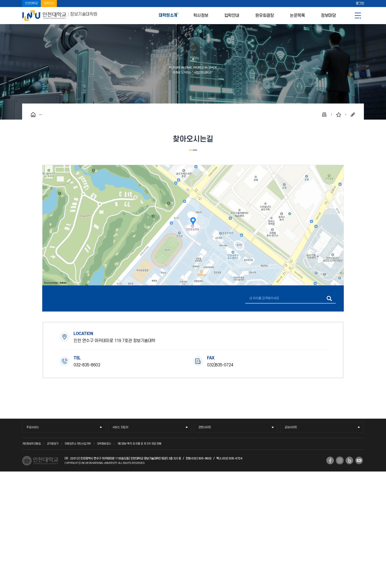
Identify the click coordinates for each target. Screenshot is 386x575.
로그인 (360, 3)
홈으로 (33, 114)
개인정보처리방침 (31, 443)
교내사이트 (290, 427)
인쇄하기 (324, 115)
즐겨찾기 (339, 115)
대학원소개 (168, 15)
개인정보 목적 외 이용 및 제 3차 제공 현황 (139, 443)
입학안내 (49, 3)
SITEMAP (358, 15)
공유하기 (353, 115)
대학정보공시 (104, 443)
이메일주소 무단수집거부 (78, 443)
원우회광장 (264, 15)
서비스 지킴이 (120, 427)
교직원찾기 (53, 443)
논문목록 (297, 15)
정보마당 (328, 15)
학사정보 (200, 15)
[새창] (330, 460)
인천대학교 (31, 3)
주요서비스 (32, 427)
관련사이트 (204, 427)
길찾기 (329, 298)
